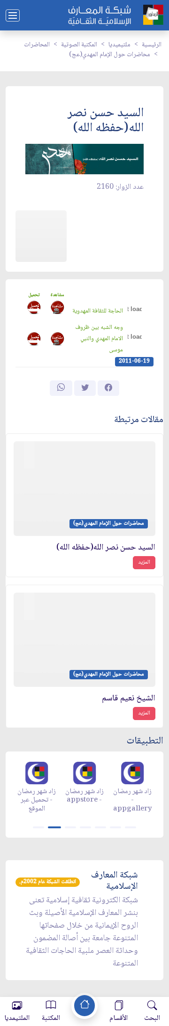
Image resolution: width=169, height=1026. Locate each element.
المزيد (144, 562)
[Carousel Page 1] (38, 827)
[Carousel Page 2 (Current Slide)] (54, 827)
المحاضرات (37, 45)
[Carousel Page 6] (115, 827)
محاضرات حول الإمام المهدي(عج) (109, 54)
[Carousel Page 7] (130, 827)
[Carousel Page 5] (100, 827)
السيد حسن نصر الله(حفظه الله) (105, 548)
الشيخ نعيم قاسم (128, 698)
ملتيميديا (119, 45)
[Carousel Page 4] (85, 827)
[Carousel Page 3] (70, 827)
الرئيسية (151, 45)
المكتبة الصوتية (79, 45)
